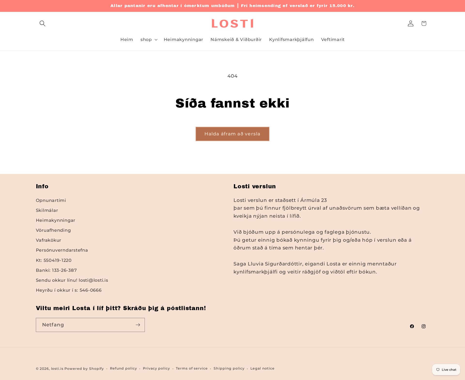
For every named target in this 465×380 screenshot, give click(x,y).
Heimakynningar (56, 220)
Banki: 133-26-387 (56, 270)
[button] (42, 23)
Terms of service (192, 368)
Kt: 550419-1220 (54, 260)
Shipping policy (229, 368)
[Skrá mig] (138, 325)
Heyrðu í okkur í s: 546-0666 (69, 290)
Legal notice (262, 368)
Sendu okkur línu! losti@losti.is (72, 280)
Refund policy (123, 368)
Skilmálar (47, 210)
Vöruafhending (53, 230)
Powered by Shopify (84, 369)
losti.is (57, 369)
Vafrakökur (49, 240)
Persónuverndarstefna (62, 250)
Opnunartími (51, 200)
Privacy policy (156, 368)
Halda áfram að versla (232, 134)
